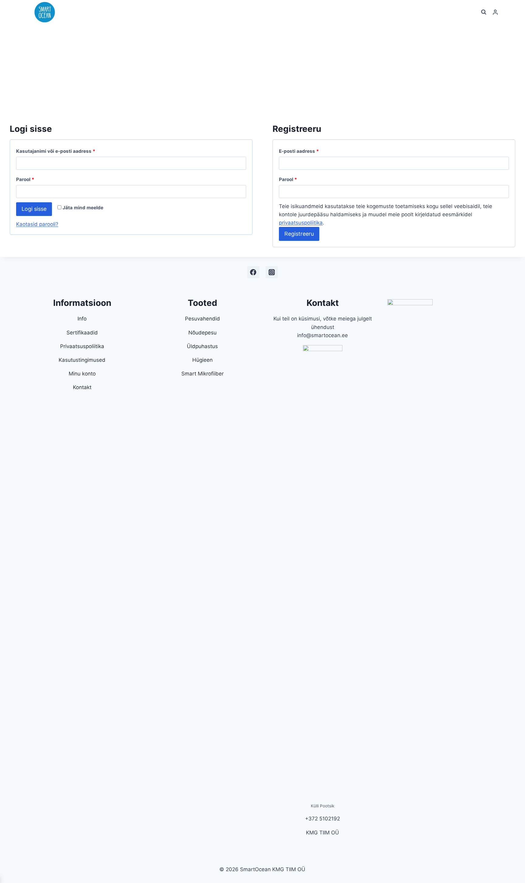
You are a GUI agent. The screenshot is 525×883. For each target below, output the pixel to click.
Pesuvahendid (202, 319)
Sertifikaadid (82, 333)
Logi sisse (34, 209)
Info (82, 319)
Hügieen (202, 360)
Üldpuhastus (202, 346)
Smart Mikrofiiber (202, 374)
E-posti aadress (299, 151)
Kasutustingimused (82, 360)
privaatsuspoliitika (301, 223)
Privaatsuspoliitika (82, 346)
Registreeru (299, 234)
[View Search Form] (483, 12)
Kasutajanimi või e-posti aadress (55, 151)
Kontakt (82, 387)
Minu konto (82, 374)
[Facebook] (253, 272)
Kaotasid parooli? (37, 224)
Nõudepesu (202, 333)
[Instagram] (272, 272)
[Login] (495, 12)
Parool (25, 179)
